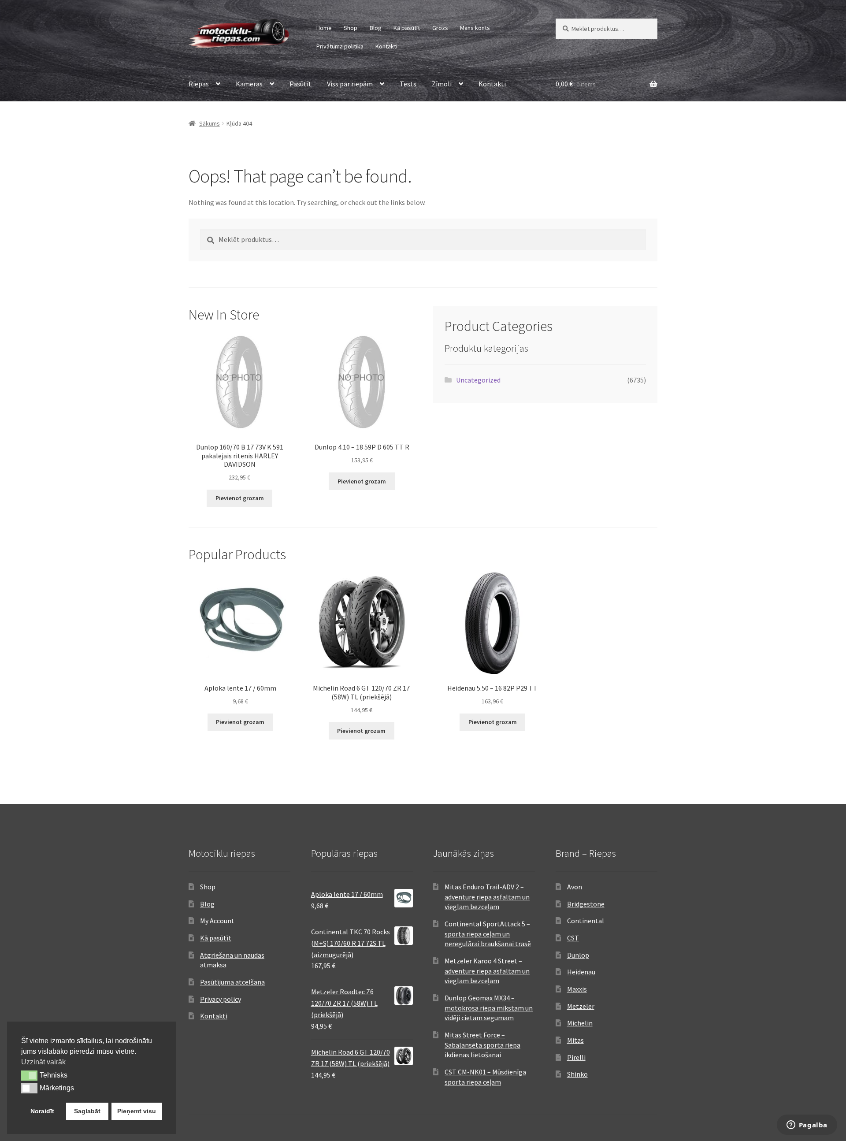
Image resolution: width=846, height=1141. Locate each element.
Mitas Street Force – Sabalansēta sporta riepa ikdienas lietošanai (482, 1044)
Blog (376, 28)
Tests (408, 83)
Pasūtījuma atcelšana (232, 981)
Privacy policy (220, 999)
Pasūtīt (300, 83)
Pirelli (576, 1057)
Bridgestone (586, 903)
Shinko (577, 1074)
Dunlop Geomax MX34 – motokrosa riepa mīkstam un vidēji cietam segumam (489, 1007)
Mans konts (475, 28)
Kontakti (386, 46)
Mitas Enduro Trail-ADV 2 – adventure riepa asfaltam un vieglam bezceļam (487, 896)
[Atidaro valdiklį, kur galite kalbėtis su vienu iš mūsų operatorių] (806, 1126)
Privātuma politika (340, 46)
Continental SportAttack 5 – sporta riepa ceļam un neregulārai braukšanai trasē (488, 933)
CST (573, 937)
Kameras (249, 83)
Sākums (209, 123)
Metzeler (580, 1006)
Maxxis (577, 989)
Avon (574, 886)
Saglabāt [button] (87, 1111)
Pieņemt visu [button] (136, 1111)
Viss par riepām (350, 83)
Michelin (580, 1022)
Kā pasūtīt (406, 28)
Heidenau (581, 971)
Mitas (575, 1040)
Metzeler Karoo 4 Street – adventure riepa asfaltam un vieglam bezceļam (487, 970)
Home (324, 28)
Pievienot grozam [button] (239, 498)
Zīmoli (442, 83)
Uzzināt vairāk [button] (43, 1062)
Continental (585, 920)
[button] (29, 1075)
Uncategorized (478, 379)
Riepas (199, 83)
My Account (217, 920)
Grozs (440, 28)
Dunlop (578, 955)
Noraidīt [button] (42, 1111)
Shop (350, 28)
